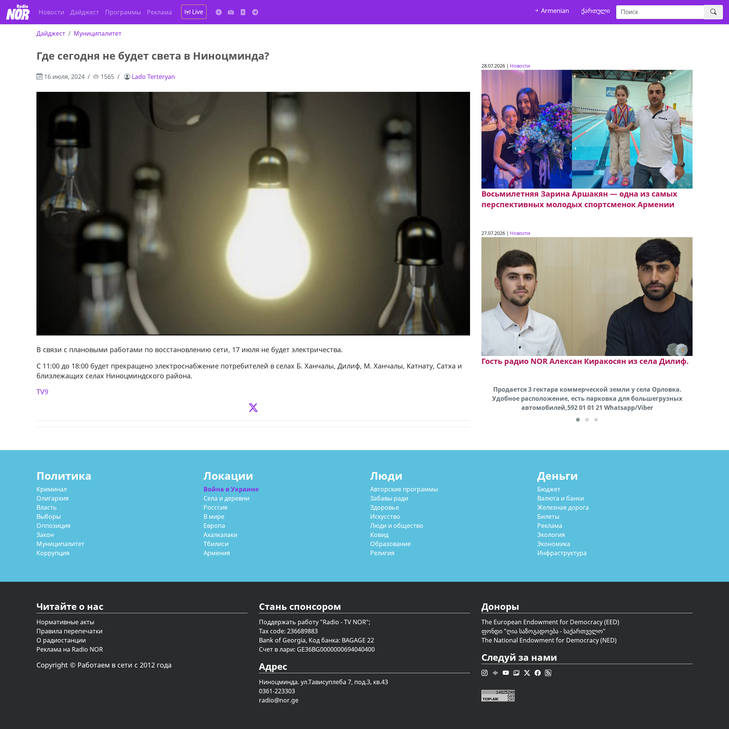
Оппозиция (53, 525)
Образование (390, 544)
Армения (217, 553)
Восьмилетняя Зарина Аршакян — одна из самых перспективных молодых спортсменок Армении (579, 199)
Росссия (215, 507)
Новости (51, 12)
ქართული (595, 10)
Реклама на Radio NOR (69, 649)
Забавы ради (389, 498)
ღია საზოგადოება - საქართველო (555, 631)
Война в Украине (231, 489)
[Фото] (231, 12)
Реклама (159, 12)
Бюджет (548, 489)
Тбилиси (216, 544)
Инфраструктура (562, 553)
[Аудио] (219, 12)
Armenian (554, 10)
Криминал (51, 489)
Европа (214, 525)
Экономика (553, 544)
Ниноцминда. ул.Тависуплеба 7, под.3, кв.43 (323, 682)
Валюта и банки (560, 498)
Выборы (48, 516)
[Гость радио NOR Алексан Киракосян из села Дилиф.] (587, 296)
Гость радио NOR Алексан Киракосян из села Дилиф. (585, 361)
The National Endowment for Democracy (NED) (549, 640)
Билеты (548, 516)
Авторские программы (404, 489)
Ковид (379, 535)
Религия (382, 553)
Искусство (385, 516)
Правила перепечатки (69, 631)
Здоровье (384, 507)
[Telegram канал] (255, 12)
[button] (577, 420)
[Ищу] (713, 12)
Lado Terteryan (153, 76)
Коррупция (52, 553)
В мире (214, 516)
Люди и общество (396, 525)
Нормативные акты (65, 622)
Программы (123, 12)
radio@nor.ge (278, 700)
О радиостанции (61, 640)
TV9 (42, 391)
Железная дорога (563, 507)
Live (197, 12)
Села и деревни (226, 498)
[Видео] (243, 12)
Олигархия (52, 498)
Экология (551, 535)
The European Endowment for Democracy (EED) (550, 622)
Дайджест (84, 12)
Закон (45, 535)
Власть (46, 507)
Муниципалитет (98, 33)
